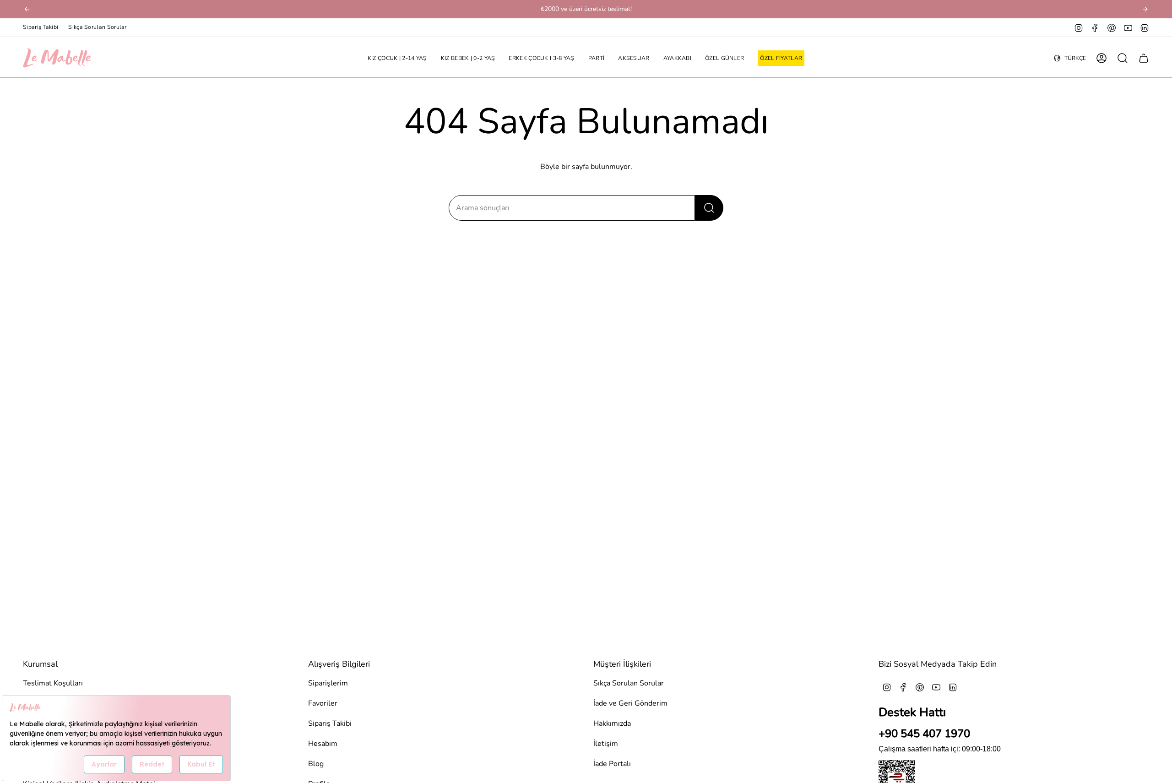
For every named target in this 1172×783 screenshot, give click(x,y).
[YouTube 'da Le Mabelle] (1128, 27)
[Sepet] (1143, 58)
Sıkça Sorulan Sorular (97, 27)
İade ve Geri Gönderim (630, 703)
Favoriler (322, 703)
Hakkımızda (612, 723)
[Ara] (709, 208)
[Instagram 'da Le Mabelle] (1078, 27)
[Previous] (27, 9)
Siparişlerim (328, 683)
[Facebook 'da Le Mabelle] (1095, 27)
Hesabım (322, 744)
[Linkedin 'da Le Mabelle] (1144, 27)
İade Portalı (612, 764)
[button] (397, 58)
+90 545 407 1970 (924, 733)
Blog (316, 764)
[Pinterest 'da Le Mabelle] (1111, 27)
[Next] (1145, 9)
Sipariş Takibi (40, 27)
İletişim (605, 744)
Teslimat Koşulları (53, 683)
